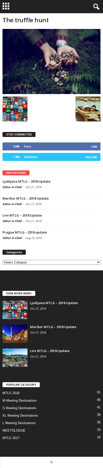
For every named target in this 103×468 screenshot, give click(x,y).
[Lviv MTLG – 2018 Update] (15, 358)
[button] (95, 6)
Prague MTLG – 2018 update (24, 232)
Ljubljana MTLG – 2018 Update (26, 181)
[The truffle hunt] (51, 61)
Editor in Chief (12, 187)
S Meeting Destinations (19, 408)
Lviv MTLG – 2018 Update (22, 215)
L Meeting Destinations (19, 423)
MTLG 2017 (11, 438)
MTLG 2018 (11, 393)
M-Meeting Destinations (19, 400)
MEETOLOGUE (14, 430)
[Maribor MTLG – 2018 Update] (15, 334)
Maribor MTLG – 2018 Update (25, 198)
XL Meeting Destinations (20, 415)
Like (94, 146)
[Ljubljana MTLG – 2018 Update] (15, 310)
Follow (91, 157)
